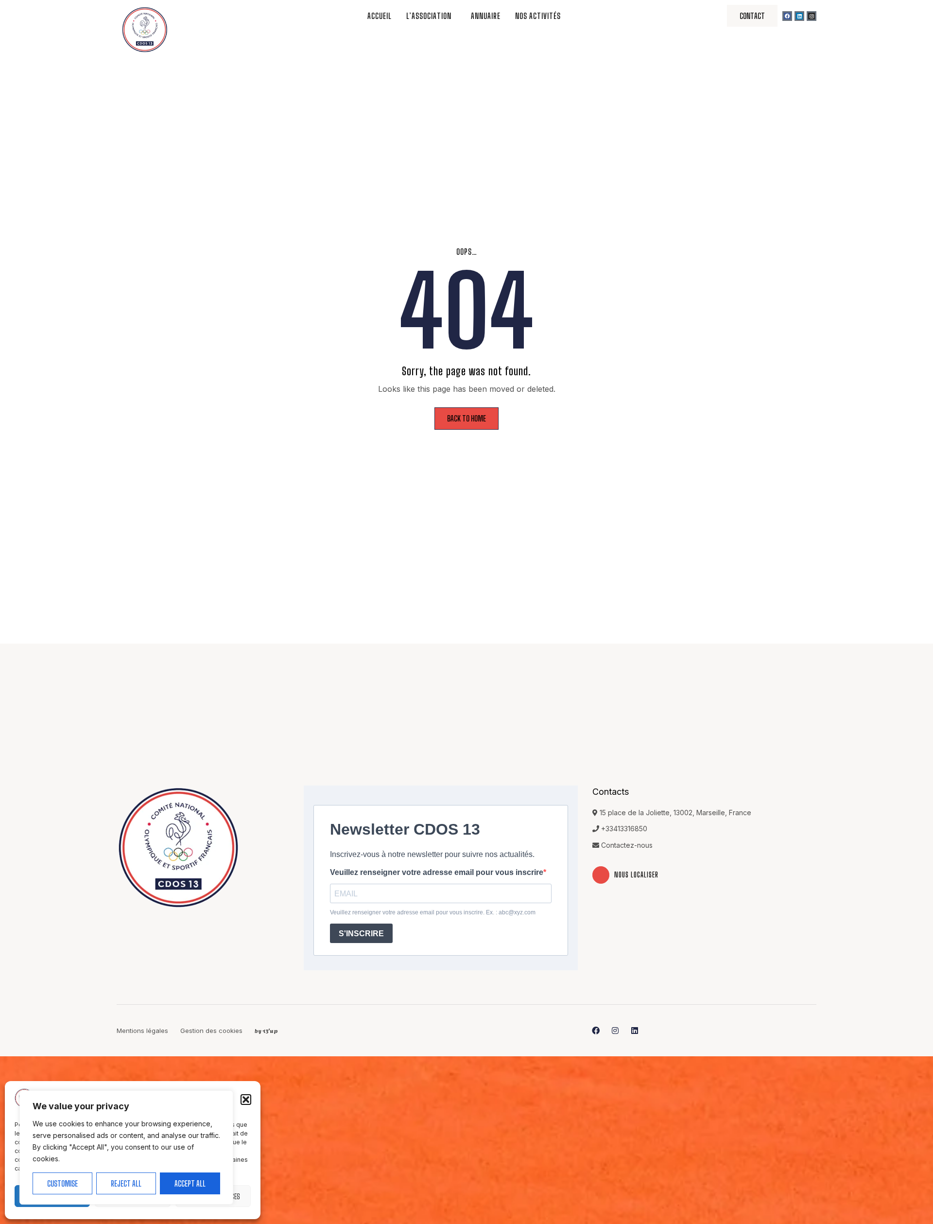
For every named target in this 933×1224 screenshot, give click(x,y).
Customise (62, 1183)
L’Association (428, 15)
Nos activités (538, 15)
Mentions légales (142, 1030)
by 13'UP (266, 1030)
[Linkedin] (799, 16)
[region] (126, 1147)
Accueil (379, 15)
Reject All (126, 1183)
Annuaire (486, 15)
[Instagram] (811, 16)
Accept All (190, 1183)
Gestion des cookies (211, 1030)
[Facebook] (787, 16)
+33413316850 (624, 828)
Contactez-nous (627, 845)
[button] (246, 1099)
